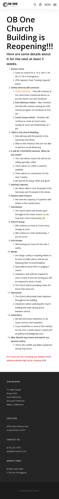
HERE (44, 360)
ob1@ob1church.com (16, 451)
